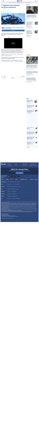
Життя (16, 179)
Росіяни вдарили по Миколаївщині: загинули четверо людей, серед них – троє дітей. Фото (32, 72)
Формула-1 (18, 184)
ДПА (16, 186)
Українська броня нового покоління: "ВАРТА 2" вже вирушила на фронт (30, 138)
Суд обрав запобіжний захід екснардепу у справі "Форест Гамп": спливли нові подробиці (31, 79)
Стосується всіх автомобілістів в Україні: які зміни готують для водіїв (29, 32)
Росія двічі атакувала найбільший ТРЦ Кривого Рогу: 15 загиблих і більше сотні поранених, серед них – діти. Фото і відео (31, 66)
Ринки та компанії (10, 193)
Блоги (26, 179)
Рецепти (8, 191)
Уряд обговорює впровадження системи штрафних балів (29, 35)
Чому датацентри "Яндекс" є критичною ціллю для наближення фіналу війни (30, 101)
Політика (7, 179)
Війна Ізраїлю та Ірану (19, 2)
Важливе (28, 4)
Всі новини (36, 179)
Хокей (13, 184)
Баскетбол (11, 184)
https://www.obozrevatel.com (17, 204)
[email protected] (10, 216)
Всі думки (28, 147)
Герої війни (10, 2)
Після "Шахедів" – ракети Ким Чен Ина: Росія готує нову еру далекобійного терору (30, 133)
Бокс (15, 184)
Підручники (10, 186)
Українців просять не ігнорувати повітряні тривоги (31, 18)
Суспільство (31, 179)
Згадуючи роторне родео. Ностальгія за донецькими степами (30, 143)
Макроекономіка (14, 193)
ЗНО (18, 186)
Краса (12, 198)
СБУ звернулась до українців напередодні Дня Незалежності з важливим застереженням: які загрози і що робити (31, 16)
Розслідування (22, 179)
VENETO (24, 2)
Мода (14, 198)
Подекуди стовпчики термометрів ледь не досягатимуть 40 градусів (29, 27)
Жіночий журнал (18, 198)
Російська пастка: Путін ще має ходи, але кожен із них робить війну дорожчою (31, 106)
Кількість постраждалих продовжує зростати (32, 68)
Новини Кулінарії (14, 191)
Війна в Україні (14, 2)
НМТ (20, 186)
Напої (10, 191)
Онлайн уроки (14, 186)
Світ (11, 179)
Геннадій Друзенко (29, 129)
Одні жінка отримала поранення (30, 74)
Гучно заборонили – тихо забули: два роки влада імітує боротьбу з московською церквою (30, 111)
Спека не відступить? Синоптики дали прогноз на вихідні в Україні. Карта (29, 23)
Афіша (8, 198)
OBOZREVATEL (8, 60)
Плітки (10, 198)
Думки (27, 98)
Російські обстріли (28, 2)
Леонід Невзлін (28, 134)
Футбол (8, 184)
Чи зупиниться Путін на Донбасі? (30, 128)
